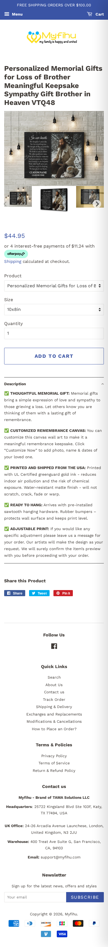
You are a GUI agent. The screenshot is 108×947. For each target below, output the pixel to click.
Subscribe (85, 897)
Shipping (12, 261)
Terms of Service (54, 763)
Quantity (13, 323)
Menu (17, 14)
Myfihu (71, 914)
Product (13, 275)
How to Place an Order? (54, 729)
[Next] (97, 204)
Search (54, 677)
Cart (99, 14)
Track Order (54, 699)
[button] (54, 383)
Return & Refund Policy (54, 770)
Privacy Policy (54, 756)
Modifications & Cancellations (54, 721)
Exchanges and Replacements (54, 714)
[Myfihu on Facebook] (54, 647)
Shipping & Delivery (54, 706)
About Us (54, 684)
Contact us (54, 692)
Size (8, 299)
